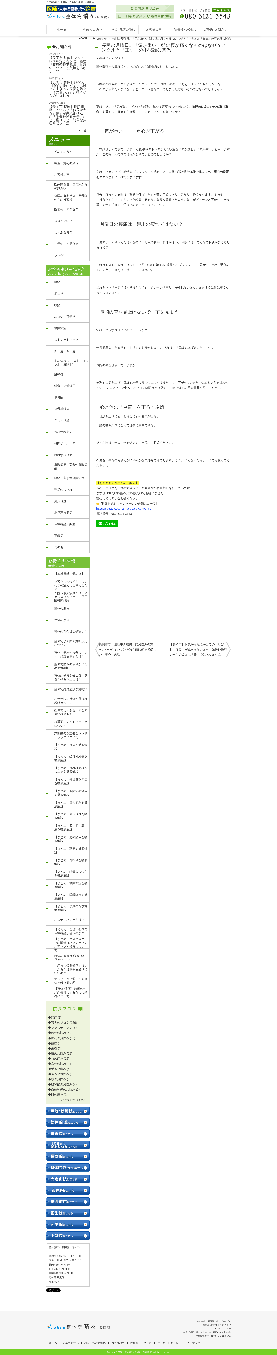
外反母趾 (60, 501)
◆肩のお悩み (57, 1063)
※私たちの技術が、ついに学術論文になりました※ (70, 585)
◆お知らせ (100, 38)
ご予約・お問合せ (215, 29)
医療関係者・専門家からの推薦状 (70, 186)
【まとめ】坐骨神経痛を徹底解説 (70, 758)
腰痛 (57, 282)
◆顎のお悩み (57, 1079)
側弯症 (58, 397)
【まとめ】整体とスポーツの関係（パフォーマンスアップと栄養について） (70, 944)
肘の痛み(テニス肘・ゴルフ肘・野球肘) (71, 362)
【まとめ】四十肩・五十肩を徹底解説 (70, 827)
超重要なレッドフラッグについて (70, 723)
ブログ (58, 255)
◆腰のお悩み (57, 1032)
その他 (58, 547)
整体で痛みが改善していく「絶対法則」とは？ (70, 654)
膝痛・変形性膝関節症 (69, 478)
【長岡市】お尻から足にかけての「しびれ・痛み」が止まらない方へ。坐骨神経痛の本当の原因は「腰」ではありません (198, 649)
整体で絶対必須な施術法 (70, 689)
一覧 (84, 130)
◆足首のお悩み (58, 1074)
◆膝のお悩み (57, 1053)
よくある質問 (63, 232)
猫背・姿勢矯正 (64, 385)
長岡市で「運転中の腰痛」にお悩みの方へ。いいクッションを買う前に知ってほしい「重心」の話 (127, 649)
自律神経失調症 (64, 524)
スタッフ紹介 (63, 220)
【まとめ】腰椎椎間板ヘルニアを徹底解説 (70, 769)
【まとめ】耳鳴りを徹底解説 (70, 862)
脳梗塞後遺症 (63, 512)
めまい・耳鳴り (64, 316)
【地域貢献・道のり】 (69, 573)
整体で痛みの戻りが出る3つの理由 (70, 666)
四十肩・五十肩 (64, 351)
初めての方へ (92, 29)
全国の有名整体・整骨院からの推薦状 (70, 197)
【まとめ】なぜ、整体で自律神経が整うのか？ (70, 931)
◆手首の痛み (57, 1069)
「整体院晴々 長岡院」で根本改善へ (138, 1352)
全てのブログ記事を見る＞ (74, 1100)
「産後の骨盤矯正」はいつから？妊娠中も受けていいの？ (70, 969)
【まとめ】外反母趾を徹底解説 (70, 815)
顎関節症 (60, 328)
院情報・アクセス (184, 29)
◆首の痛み (55, 1058)
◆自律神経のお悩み (61, 1089)
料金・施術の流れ (123, 29)
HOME (82, 38)
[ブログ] (68, 1013)
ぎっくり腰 (61, 420)
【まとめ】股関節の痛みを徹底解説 (70, 792)
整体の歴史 (61, 608)
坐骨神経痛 (61, 408)
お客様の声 (153, 29)
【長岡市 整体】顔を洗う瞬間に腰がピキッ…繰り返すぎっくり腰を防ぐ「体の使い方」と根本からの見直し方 (67, 88)
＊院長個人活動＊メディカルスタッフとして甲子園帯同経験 (70, 597)
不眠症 (58, 535)
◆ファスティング (60, 1027)
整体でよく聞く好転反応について (70, 643)
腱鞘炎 (58, 374)
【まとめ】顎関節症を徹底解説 (70, 885)
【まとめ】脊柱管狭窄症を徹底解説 (70, 781)
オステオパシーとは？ (69, 919)
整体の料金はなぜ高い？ (70, 631)
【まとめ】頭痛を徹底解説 (70, 850)
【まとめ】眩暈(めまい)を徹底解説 (70, 873)
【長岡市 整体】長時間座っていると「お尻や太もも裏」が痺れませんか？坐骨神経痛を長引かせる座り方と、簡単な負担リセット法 (67, 115)
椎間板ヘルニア (64, 443)
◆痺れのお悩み (58, 1038)
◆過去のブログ (58, 1022)
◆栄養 (52, 1048)
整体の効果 (61, 620)
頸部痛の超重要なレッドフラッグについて (70, 735)
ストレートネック (66, 339)
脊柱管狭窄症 (63, 432)
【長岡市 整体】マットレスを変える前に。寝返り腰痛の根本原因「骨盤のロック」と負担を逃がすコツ (67, 64)
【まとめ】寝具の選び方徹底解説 (70, 908)
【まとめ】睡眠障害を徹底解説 (70, 896)
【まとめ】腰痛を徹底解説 (70, 746)
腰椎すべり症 (63, 455)
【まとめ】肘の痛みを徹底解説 (70, 838)
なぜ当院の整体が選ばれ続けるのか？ (70, 700)
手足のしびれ (63, 489)
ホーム (61, 29)
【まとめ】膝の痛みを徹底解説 (70, 804)
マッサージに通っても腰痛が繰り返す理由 (70, 980)
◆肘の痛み (55, 1094)
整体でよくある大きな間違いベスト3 (70, 712)
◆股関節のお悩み (60, 1084)
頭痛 (57, 305)
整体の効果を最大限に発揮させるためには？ (70, 677)
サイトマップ (192, 1343)
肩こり (58, 293)
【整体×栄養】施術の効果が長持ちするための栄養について (70, 992)
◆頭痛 (52, 1017)
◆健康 (52, 1043)
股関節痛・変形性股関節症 (70, 466)
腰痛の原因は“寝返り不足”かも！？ (69, 957)
